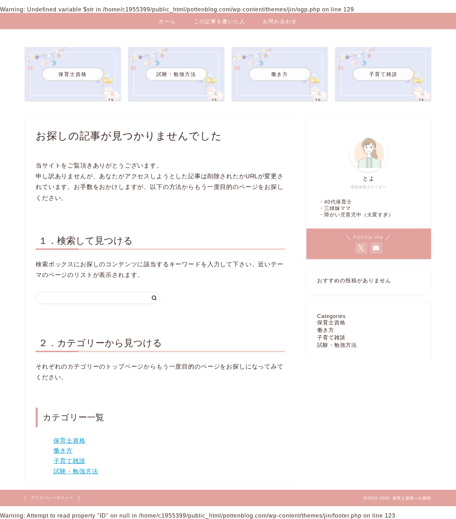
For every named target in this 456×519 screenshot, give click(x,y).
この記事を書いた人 (219, 21)
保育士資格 (69, 440)
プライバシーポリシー (52, 497)
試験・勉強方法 (75, 471)
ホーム (167, 21)
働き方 (63, 450)
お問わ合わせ (280, 21)
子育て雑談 (69, 461)
